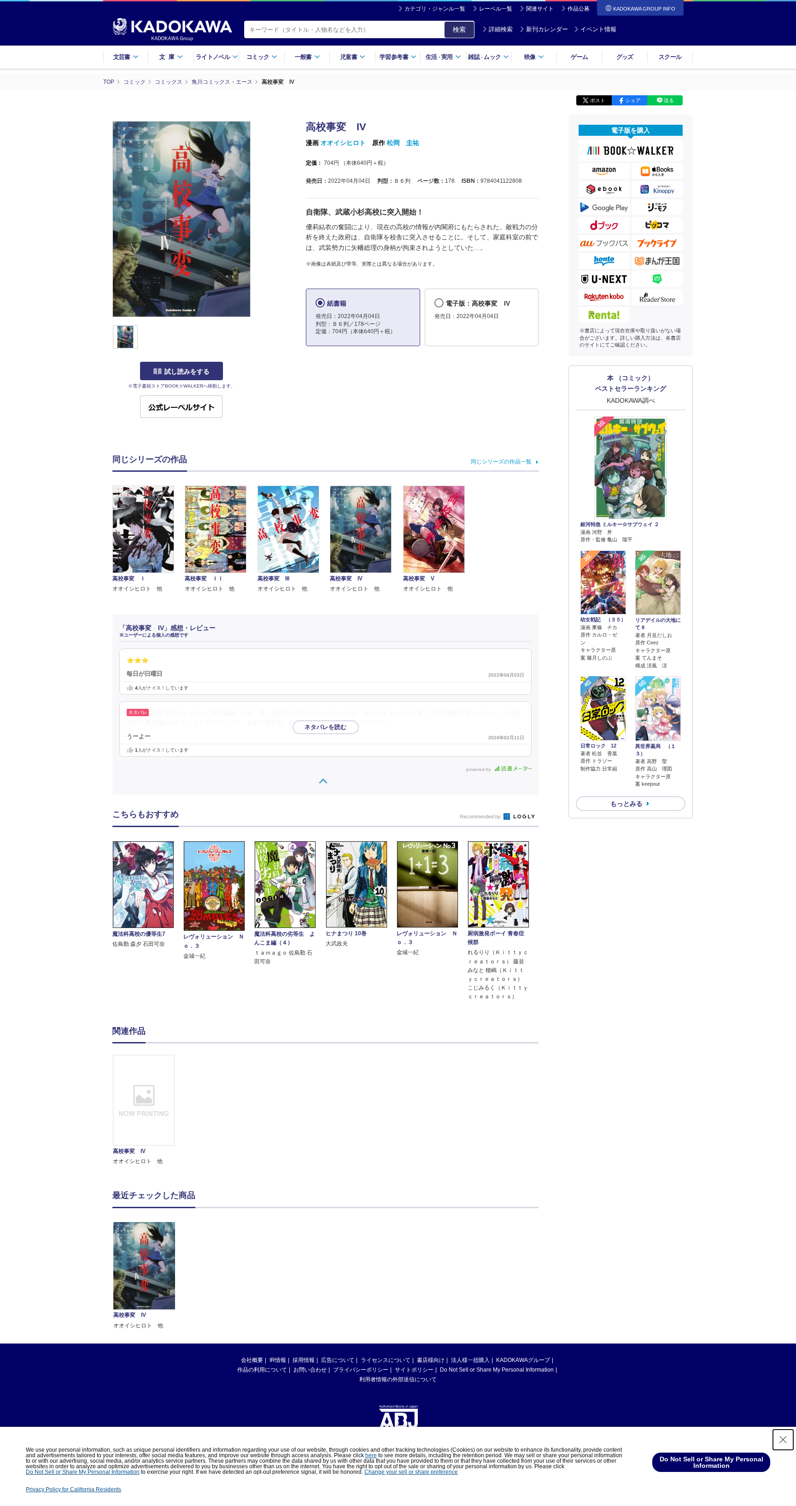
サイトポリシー (414, 1370)
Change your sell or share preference (411, 1472)
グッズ (624, 56)
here (371, 1455)
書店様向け (431, 1360)
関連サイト (540, 9)
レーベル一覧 (495, 9)
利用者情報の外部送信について (398, 1379)
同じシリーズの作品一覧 (501, 461)
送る (669, 100)
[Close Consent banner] (783, 1440)
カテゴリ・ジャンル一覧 (434, 9)
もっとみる (626, 803)
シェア (633, 100)
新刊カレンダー (547, 29)
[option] (148, 1110)
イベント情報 (598, 29)
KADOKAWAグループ (523, 1360)
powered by (479, 769)
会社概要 (252, 1360)
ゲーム (579, 56)
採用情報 (304, 1360)
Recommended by (481, 816)
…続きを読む (374, 722)
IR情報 (277, 1360)
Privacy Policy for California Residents (73, 1489)
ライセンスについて (385, 1360)
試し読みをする (187, 371)
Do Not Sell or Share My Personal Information (497, 1370)
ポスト (597, 100)
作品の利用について (262, 1370)
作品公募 (579, 9)
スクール (670, 56)
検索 (459, 29)
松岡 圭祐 (403, 142)
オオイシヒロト (343, 142)
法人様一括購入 (470, 1360)
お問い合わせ (310, 1370)
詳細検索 (501, 29)
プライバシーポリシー (360, 1370)
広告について (337, 1360)
